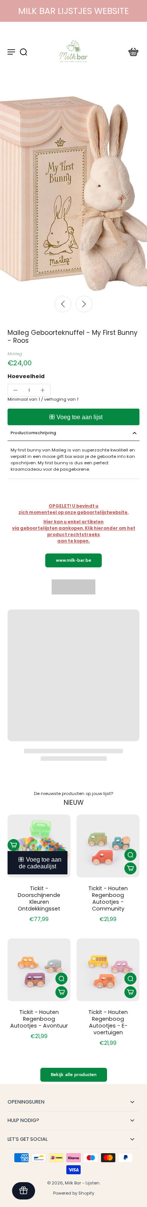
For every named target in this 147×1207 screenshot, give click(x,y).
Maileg (15, 354)
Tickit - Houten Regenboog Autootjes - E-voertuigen (108, 1022)
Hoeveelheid (26, 376)
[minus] (15, 390)
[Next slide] (84, 304)
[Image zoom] (73, 193)
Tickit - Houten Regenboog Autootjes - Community (108, 898)
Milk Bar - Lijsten (82, 1183)
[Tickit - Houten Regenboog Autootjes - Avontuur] (39, 969)
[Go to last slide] (63, 304)
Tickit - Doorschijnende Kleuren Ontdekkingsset (39, 898)
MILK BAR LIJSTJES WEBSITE (73, 11)
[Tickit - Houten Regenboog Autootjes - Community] (108, 846)
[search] (23, 51)
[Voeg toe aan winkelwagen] (14, 845)
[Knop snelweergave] (130, 855)
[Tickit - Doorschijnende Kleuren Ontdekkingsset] (39, 846)
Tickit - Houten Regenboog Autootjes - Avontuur (39, 1018)
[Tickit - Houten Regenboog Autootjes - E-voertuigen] (108, 969)
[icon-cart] (131, 51)
